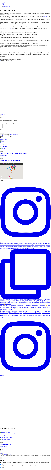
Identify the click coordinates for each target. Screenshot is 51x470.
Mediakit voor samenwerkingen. (6, 6)
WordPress (5, 454)
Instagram (3, 3)
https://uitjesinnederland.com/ (3, 429)
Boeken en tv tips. (3, 139)
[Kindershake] (2, 141)
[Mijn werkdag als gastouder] (3, 446)
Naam (1, 129)
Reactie (1, 128)
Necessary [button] (1, 463)
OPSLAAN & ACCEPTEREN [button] (3, 469)
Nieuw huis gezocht (3, 149)
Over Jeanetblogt (4, 113)
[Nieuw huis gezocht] (2, 148)
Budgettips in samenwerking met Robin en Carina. (9, 156)
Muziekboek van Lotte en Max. (5, 444)
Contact (4, 7)
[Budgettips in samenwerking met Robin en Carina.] (6, 155)
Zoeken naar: (1, 136)
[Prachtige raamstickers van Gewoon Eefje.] (5, 432)
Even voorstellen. (5, 5)
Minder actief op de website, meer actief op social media (10, 160)
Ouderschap (3, 1)
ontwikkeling (3, 114)
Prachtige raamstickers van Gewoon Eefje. (8, 433)
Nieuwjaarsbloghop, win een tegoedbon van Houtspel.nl (10, 440)
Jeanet (1, 118)
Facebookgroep (10, 28)
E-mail (1, 130)
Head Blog (10, 454)
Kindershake (2, 142)
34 (4, 435)
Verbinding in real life (4, 146)
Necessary (2, 464)
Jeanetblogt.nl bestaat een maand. (6, 437)
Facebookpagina (45, 16)
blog (1, 114)
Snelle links (3, 4)
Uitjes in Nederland (4, 2)
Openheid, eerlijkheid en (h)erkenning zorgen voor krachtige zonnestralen (13, 153)
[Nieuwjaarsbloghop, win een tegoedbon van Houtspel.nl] (6, 439)
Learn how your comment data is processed (13, 134)
